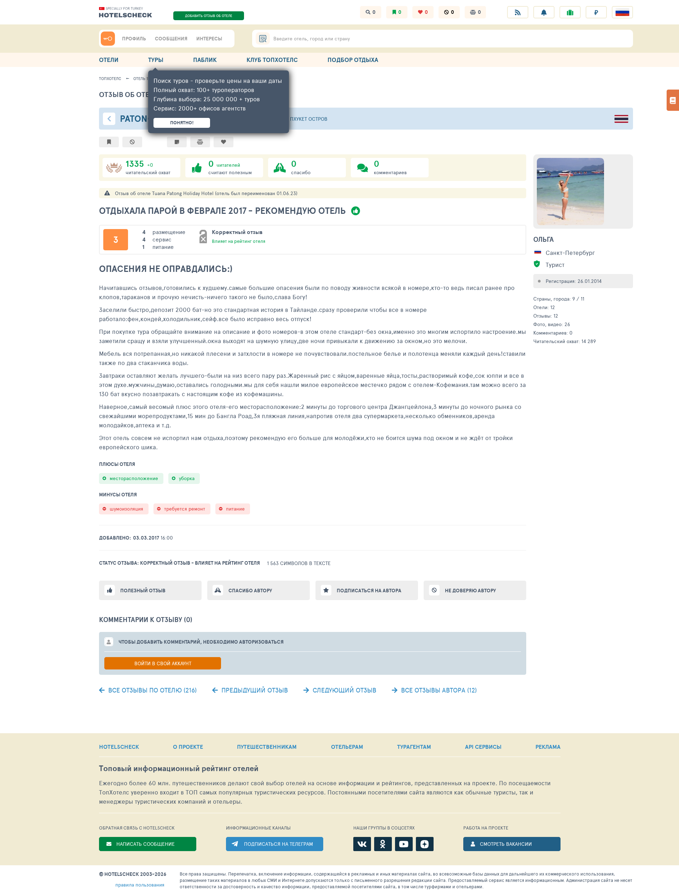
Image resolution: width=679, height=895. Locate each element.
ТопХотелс (110, 78)
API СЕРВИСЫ (483, 746)
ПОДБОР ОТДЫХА (352, 59)
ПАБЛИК (205, 59)
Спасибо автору (250, 590)
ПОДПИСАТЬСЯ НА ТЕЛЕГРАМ (278, 843)
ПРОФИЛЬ (134, 38)
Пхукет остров (308, 118)
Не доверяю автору (470, 590)
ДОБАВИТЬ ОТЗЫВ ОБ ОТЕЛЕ (208, 15)
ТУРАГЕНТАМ (414, 746)
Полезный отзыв (143, 590)
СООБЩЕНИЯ (171, 38)
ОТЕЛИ (108, 59)
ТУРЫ (155, 59)
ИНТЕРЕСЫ (209, 38)
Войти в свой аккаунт (162, 663)
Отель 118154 (145, 78)
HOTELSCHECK (119, 746)
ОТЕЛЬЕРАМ (347, 746)
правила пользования (139, 884)
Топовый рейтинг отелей (179, 768)
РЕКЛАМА (548, 746)
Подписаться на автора (369, 590)
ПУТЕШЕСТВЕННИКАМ (267, 746)
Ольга (543, 239)
